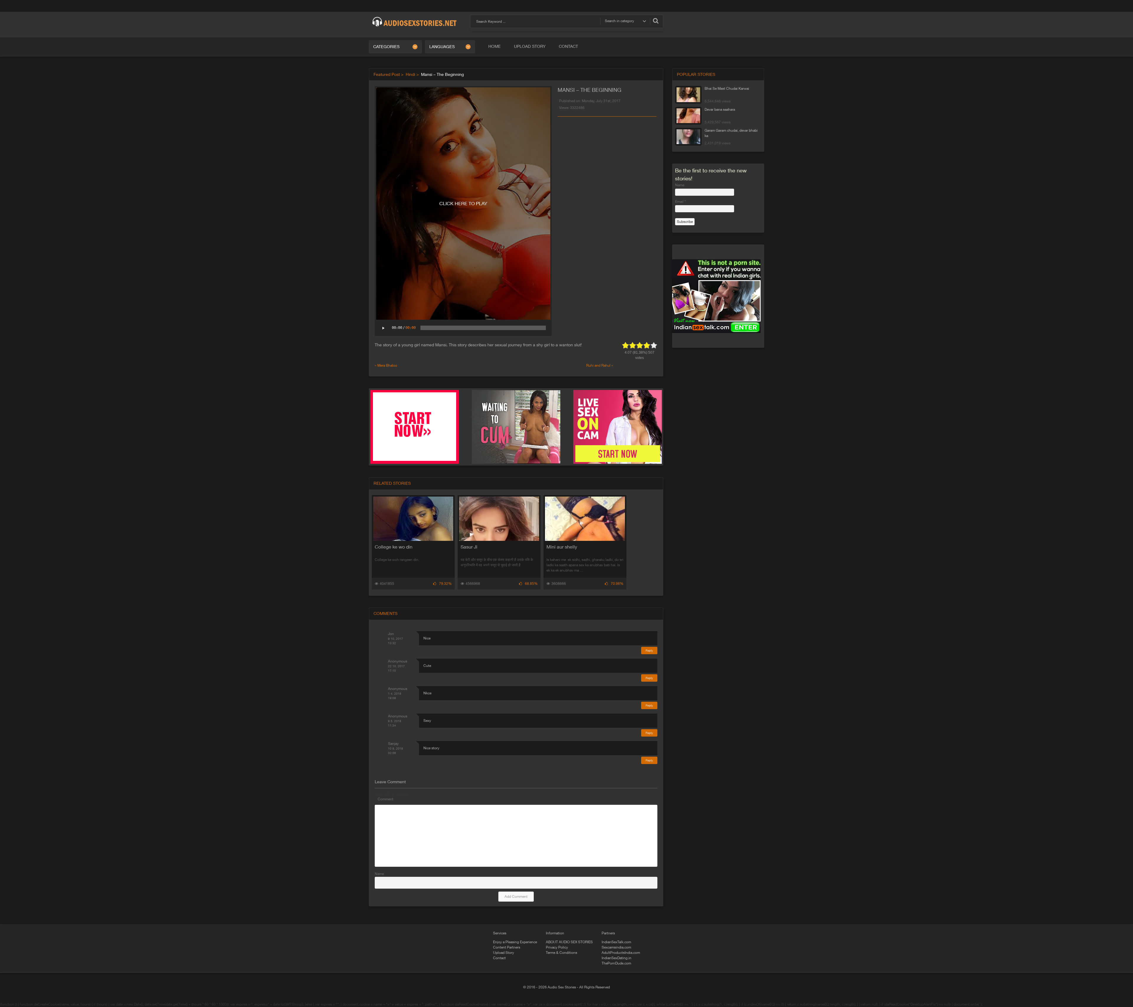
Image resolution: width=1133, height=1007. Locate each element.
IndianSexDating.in (616, 958)
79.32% (445, 584)
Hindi (410, 74)
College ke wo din (393, 546)
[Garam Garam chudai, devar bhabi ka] (688, 137)
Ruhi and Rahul (598, 365)
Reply (649, 650)
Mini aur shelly (561, 546)
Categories (386, 46)
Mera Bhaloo (387, 365)
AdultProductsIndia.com (621, 953)
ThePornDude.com (616, 963)
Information (555, 933)
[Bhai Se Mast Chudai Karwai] (688, 95)
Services (499, 933)
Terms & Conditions (561, 953)
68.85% (531, 584)
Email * (680, 202)
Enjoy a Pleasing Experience (515, 942)
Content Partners (506, 947)
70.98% (617, 584)
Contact (568, 46)
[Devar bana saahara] (688, 116)
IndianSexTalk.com (616, 942)
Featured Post (387, 74)
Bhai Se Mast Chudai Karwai (727, 88)
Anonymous (397, 661)
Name (379, 874)
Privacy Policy (557, 947)
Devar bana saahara (720, 109)
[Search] (656, 21)
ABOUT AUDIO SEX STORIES (569, 942)
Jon (391, 634)
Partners (608, 933)
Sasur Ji (469, 546)
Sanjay (393, 744)
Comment (385, 799)
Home (494, 46)
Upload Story (530, 46)
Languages (442, 46)
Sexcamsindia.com (616, 947)
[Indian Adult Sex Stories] (414, 17)
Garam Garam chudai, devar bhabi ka (731, 133)
